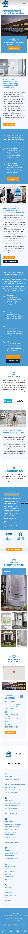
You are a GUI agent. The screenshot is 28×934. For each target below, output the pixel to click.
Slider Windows (10, 832)
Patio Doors (9, 856)
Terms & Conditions (11, 912)
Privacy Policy (22, 912)
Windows (9, 822)
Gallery (7, 900)
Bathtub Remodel (11, 808)
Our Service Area (10, 261)
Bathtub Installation (12, 806)
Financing (8, 893)
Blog (7, 898)
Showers (8, 777)
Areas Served (9, 871)
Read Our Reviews (14, 549)
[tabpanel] (14, 611)
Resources (9, 888)
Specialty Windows (11, 843)
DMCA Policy (16, 914)
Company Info (10, 867)
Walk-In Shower (10, 787)
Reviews (8, 879)
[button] (14, 672)
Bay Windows (9, 835)
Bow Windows (10, 837)
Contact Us (9, 124)
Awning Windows (11, 840)
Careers (8, 874)
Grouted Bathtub (11, 814)
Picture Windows (11, 829)
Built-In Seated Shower (13, 790)
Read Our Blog (13, 361)
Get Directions (10, 709)
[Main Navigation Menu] (24, 3)
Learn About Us (13, 357)
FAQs (7, 890)
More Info (10, 732)
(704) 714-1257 (11, 727)
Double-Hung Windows (13, 824)
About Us (8, 869)
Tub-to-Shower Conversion (15, 785)
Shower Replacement (12, 779)
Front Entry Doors (11, 853)
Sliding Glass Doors (12, 858)
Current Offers (10, 895)
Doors (7, 851)
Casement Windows (12, 827)
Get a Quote (14, 48)
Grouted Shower (11, 792)
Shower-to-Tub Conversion (15, 811)
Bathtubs (9, 801)
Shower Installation (12, 782)
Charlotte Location (10, 696)
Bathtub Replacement (12, 803)
